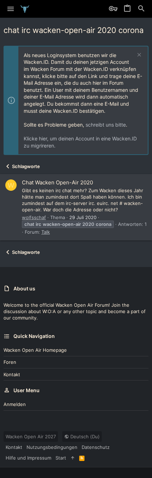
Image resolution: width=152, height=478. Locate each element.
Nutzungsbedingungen (52, 447)
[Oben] (72, 457)
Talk (45, 232)
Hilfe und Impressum (28, 458)
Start (60, 458)
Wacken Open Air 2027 (31, 436)
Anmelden (15, 404)
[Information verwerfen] (138, 55)
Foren (10, 362)
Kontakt (12, 374)
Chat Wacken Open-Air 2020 (57, 182)
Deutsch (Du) (84, 436)
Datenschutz (96, 447)
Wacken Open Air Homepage (35, 350)
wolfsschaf (34, 217)
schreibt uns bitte (106, 125)
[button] (11, 8)
